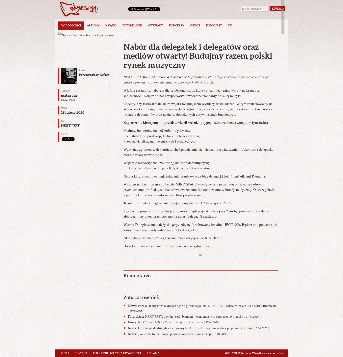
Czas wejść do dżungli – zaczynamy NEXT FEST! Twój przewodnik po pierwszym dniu (198, 328)
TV (230, 25)
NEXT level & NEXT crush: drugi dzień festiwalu (174, 322)
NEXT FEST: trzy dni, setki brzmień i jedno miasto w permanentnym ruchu (194, 316)
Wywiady (155, 25)
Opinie (195, 25)
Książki (111, 25)
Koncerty (176, 25)
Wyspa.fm (79, 9)
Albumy (93, 25)
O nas (65, 353)
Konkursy (214, 25)
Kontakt (81, 353)
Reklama (153, 353)
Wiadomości (71, 25)
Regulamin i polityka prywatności (117, 353)
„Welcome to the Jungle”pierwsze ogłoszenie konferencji (178, 334)
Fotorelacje (132, 25)
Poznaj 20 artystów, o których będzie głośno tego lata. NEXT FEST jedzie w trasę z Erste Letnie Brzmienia (202, 308)
